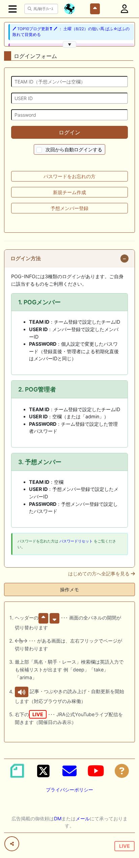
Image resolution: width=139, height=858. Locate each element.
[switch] (39, 150)
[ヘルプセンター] (122, 771)
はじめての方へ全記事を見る (99, 573)
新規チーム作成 (69, 192)
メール (83, 818)
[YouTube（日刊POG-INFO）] (96, 771)
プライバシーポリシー (69, 790)
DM (57, 818)
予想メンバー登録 (69, 208)
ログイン (69, 132)
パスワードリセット (76, 541)
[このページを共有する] (11, 843)
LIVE (124, 846)
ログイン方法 (25, 258)
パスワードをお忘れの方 (69, 176)
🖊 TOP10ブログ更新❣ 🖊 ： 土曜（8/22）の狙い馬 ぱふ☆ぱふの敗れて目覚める (71, 31)
